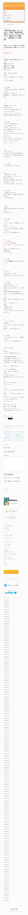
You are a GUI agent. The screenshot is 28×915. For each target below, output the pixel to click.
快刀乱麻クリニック (8, 551)
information (6, 528)
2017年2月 (6, 869)
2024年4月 (6, 666)
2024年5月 (6, 663)
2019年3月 (6, 810)
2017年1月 (6, 871)
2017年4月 (6, 864)
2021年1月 (6, 758)
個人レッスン (7, 549)
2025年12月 (6, 619)
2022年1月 (6, 730)
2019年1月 (6, 815)
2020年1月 (6, 786)
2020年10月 (6, 765)
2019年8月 (6, 798)
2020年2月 (6, 784)
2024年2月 (6, 670)
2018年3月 (6, 838)
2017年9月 (6, 852)
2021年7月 (6, 744)
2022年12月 (6, 704)
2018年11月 (6, 819)
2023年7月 (6, 687)
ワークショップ (7, 547)
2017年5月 (6, 862)
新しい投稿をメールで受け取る (12, 481)
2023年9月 (6, 682)
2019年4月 (6, 807)
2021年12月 (6, 732)
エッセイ (6, 532)
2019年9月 (6, 796)
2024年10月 (6, 652)
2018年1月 (6, 843)
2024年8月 (6, 656)
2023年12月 (6, 675)
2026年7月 (6, 602)
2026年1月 (6, 616)
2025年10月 (6, 623)
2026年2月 (6, 614)
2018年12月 (6, 817)
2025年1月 (6, 644)
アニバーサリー (7, 530)
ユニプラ (6, 539)
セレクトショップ (7, 537)
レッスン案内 (7, 24)
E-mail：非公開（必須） (9, 451)
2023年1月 (6, 701)
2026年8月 (6, 600)
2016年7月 (6, 885)
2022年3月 (6, 725)
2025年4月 (6, 637)
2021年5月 (6, 748)
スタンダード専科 (7, 535)
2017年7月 (6, 857)
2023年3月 (6, 696)
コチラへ (6, 53)
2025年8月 (6, 628)
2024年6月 (6, 661)
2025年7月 (6, 630)
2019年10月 (6, 793)
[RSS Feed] (17, 909)
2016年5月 (6, 890)
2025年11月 (6, 621)
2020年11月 (6, 763)
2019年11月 (6, 791)
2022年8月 (6, 713)
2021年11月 (6, 734)
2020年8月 (6, 770)
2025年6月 (6, 633)
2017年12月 (6, 845)
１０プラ (6, 565)
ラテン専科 (6, 542)
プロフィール (7, 15)
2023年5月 (6, 692)
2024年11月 (6, 649)
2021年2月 (6, 756)
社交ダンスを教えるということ (10, 558)
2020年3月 (6, 781)
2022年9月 (6, 711)
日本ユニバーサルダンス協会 (10, 554)
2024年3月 (6, 668)
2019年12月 (6, 789)
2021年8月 (6, 741)
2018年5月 (6, 833)
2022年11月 (6, 706)
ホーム (5, 10)
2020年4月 (6, 779)
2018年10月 (6, 822)
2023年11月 (6, 678)
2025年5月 (6, 635)
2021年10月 (6, 737)
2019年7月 (6, 800)
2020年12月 (6, 760)
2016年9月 (6, 881)
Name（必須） (7, 447)
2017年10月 (6, 850)
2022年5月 (6, 720)
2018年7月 (6, 829)
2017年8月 (6, 855)
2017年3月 (6, 866)
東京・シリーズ (15, 24)
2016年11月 (6, 876)
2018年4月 (6, 836)
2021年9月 (6, 739)
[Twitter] (11, 909)
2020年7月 (6, 772)
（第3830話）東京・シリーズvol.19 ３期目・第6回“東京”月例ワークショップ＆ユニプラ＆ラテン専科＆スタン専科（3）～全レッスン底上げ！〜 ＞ (14, 438)
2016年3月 (6, 895)
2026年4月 (6, 609)
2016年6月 (6, 888)
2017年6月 (6, 859)
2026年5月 (6, 607)
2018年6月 (6, 831)
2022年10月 (6, 708)
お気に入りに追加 (9, 416)
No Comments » (8, 427)
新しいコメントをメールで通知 (12, 477)
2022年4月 (6, 722)
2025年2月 (6, 642)
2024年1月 (6, 673)
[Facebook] (14, 909)
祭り (5, 561)
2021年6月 (6, 746)
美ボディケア (7, 563)
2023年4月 (6, 694)
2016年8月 (6, 883)
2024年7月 (6, 659)
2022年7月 (6, 715)
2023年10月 (6, 680)
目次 (5, 13)
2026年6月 (6, 604)
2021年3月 (6, 753)
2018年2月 (6, 841)
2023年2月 (6, 699)
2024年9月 (6, 654)
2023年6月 (6, 689)
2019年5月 (6, 805)
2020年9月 (6, 767)
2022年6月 (6, 718)
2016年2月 (6, 897)
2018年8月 (6, 826)
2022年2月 (6, 727)
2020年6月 (6, 774)
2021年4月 (6, 751)
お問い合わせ (7, 20)
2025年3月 (6, 640)
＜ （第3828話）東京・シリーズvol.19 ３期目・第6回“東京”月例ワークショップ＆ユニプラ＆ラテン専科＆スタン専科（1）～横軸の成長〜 (14, 433)
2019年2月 (6, 812)
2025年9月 (6, 626)
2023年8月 (6, 685)
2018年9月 (6, 824)
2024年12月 (6, 647)
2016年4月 (6, 892)
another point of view (8, 525)
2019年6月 (6, 803)
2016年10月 (6, 878)
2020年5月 (6, 777)
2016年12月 (6, 874)
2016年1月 (6, 900)
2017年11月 (6, 848)
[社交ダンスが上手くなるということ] (14, 5)
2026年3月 (6, 611)
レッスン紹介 (7, 18)
